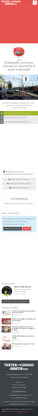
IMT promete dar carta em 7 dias (23, 344)
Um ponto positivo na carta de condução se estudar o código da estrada (23, 328)
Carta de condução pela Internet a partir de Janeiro (23, 311)
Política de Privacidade (19, 387)
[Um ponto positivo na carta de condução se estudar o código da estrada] (6, 329)
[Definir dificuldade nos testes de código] (6, 338)
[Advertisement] (19, 24)
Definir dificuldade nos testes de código (23, 337)
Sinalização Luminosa (19, 179)
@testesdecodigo (21, 398)
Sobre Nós (19, 382)
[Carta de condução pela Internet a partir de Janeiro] (6, 313)
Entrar (27, 229)
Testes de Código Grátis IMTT (11, 3)
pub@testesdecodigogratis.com (19, 404)
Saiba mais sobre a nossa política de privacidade (17, 411)
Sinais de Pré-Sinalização (20, 184)
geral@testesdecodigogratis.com (21, 395)
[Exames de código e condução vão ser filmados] (6, 321)
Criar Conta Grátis (13, 229)
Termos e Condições (19, 385)
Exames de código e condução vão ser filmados (24, 319)
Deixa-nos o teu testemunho (15, 301)
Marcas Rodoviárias (20, 188)
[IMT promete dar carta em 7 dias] (6, 346)
